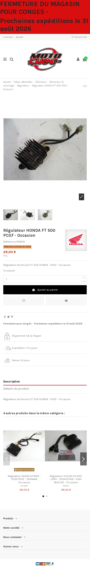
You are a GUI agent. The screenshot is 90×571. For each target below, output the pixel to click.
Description (11, 381)
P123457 (24, 486)
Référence (9, 241)
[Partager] (5, 316)
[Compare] (24, 471)
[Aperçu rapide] (29, 471)
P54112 (66, 486)
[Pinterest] (12, 316)
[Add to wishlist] (23, 300)
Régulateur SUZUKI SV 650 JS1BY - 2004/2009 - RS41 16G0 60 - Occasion (66, 479)
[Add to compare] (66, 300)
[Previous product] (84, 86)
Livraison (8, 37)
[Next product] (86, 86)
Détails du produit (16, 388)
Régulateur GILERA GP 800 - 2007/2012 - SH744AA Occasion (24, 479)
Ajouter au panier (47, 289)
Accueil (19, 37)
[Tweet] (8, 316)
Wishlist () (80, 37)
